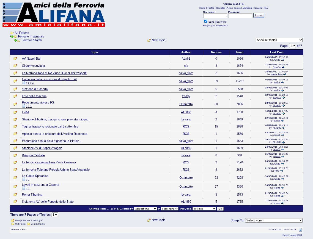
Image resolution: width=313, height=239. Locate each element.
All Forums (22, 33)
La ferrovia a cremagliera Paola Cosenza (49, 162)
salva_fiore (186, 73)
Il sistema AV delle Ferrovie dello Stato (48, 201)
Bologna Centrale (33, 155)
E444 (25, 112)
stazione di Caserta (35, 89)
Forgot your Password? (215, 25)
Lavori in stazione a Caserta (40, 184)
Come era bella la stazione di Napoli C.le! (49, 79)
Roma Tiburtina (32, 194)
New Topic (158, 40)
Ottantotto (186, 104)
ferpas (277, 120)
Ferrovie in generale (31, 36)
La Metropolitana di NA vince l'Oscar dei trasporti (54, 73)
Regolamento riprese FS (38, 102)
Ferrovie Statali (32, 40)
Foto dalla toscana (34, 96)
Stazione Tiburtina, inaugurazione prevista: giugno (55, 119)
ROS (186, 126)
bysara (185, 119)
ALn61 (186, 58)
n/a (186, 65)
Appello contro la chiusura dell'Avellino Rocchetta (54, 133)
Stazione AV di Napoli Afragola (42, 148)
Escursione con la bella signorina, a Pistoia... (52, 141)
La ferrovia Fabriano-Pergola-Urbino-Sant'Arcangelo (56, 169)
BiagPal (277, 67)
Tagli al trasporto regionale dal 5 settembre (50, 126)
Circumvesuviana (33, 65)
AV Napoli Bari (31, 58)
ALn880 (277, 105)
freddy (277, 82)
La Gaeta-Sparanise (35, 176)
